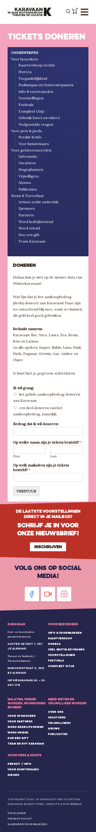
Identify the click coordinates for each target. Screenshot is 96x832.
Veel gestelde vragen (66, 649)
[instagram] (64, 594)
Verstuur (26, 491)
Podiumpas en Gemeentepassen (46, 85)
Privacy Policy (20, 818)
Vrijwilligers (29, 176)
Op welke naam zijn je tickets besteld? (47, 442)
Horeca (25, 72)
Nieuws (25, 182)
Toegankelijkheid (33, 78)
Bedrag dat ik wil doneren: (36, 424)
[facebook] (31, 594)
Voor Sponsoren (21, 715)
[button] (74, 11)
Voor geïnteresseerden (31, 150)
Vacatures (27, 163)
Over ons (55, 711)
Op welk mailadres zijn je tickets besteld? (41, 467)
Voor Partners (20, 721)
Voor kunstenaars (34, 143)
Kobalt (76, 804)
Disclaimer (17, 813)
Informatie (28, 156)
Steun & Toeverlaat (27, 195)
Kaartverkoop (60, 638)
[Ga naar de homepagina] (29, 12)
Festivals (26, 104)
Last (53, 456)
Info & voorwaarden (36, 91)
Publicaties (28, 189)
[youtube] (48, 594)
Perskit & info (30, 137)
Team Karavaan (32, 241)
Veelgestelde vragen (36, 124)
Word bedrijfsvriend (36, 221)
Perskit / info (19, 763)
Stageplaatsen (31, 169)
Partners (26, 215)
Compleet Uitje (32, 111)
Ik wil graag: (23, 388)
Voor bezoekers (24, 59)
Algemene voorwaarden (27, 824)
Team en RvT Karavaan (26, 743)
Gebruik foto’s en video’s (39, 117)
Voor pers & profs (26, 131)
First (16, 456)
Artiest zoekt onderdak (38, 202)
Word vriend (29, 228)
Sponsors (27, 208)
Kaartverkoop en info (37, 65)
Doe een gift (29, 235)
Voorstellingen (31, 98)
